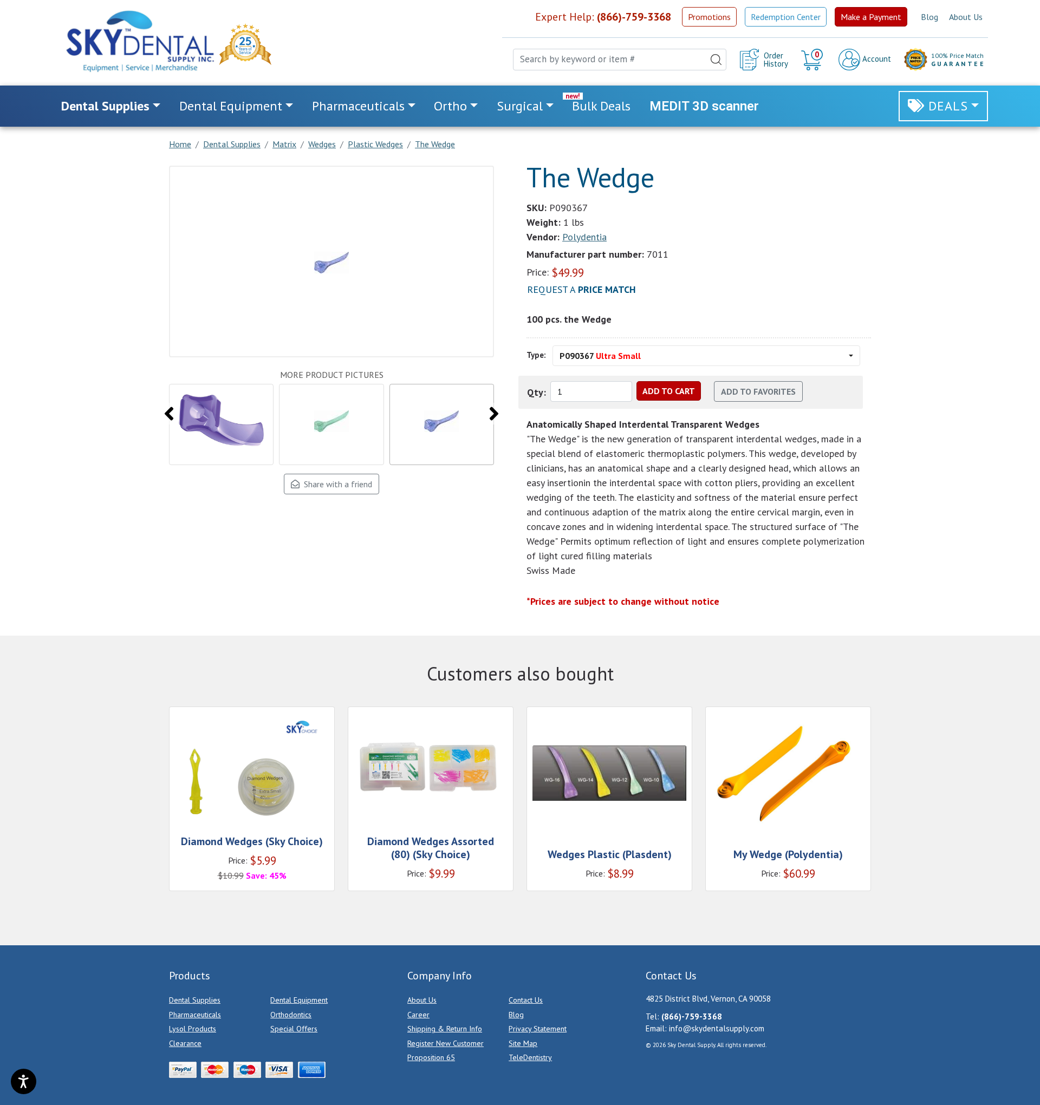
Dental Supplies (194, 1000)
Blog (929, 16)
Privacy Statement (538, 1029)
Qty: (536, 392)
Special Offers (293, 1029)
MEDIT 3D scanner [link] (704, 106)
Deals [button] (948, 105)
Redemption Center (786, 16)
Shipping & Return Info (444, 1029)
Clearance (185, 1043)
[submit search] (716, 59)
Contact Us (526, 1000)
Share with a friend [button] (336, 484)
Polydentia (584, 237)
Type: (536, 355)
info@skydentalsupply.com (716, 1028)
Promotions (709, 16)
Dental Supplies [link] (105, 105)
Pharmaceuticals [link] (358, 105)
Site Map (523, 1043)
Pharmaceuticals (195, 1014)
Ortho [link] (450, 105)
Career (418, 1014)
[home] (139, 41)
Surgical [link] (520, 105)
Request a (581, 289)
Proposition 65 (431, 1057)
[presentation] (169, 413)
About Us (966, 16)
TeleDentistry (530, 1057)
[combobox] (619, 59)
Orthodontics (290, 1014)
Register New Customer (445, 1043)
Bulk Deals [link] (601, 105)
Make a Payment (871, 16)
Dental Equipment (299, 1000)
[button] (813, 59)
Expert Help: (603, 17)
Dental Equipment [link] (230, 105)
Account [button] (875, 59)
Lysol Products (192, 1029)
